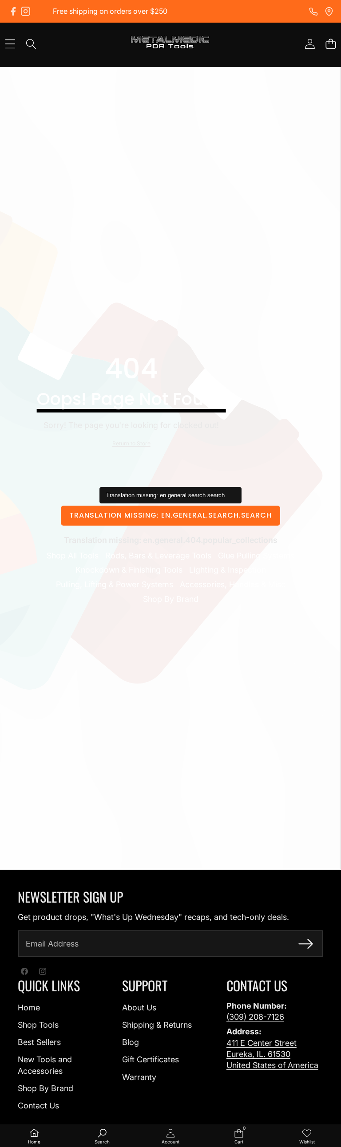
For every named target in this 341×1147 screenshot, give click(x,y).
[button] (331, 44)
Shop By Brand (170, 599)
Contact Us (38, 1105)
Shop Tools (38, 1024)
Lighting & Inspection (227, 569)
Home (29, 1007)
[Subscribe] (306, 944)
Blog (130, 1042)
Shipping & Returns (157, 1024)
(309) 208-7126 (255, 1016)
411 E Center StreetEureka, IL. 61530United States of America (272, 1054)
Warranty (139, 1077)
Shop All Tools (73, 555)
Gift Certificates (150, 1059)
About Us (139, 1007)
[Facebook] (13, 11)
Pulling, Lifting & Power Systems (114, 584)
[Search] (31, 44)
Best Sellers (39, 1042)
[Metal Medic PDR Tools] (170, 43)
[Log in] (310, 44)
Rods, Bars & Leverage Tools (158, 555)
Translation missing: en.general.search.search (170, 515)
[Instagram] (25, 11)
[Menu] (10, 44)
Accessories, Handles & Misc (232, 584)
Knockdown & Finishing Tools (128, 569)
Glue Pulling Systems (256, 555)
